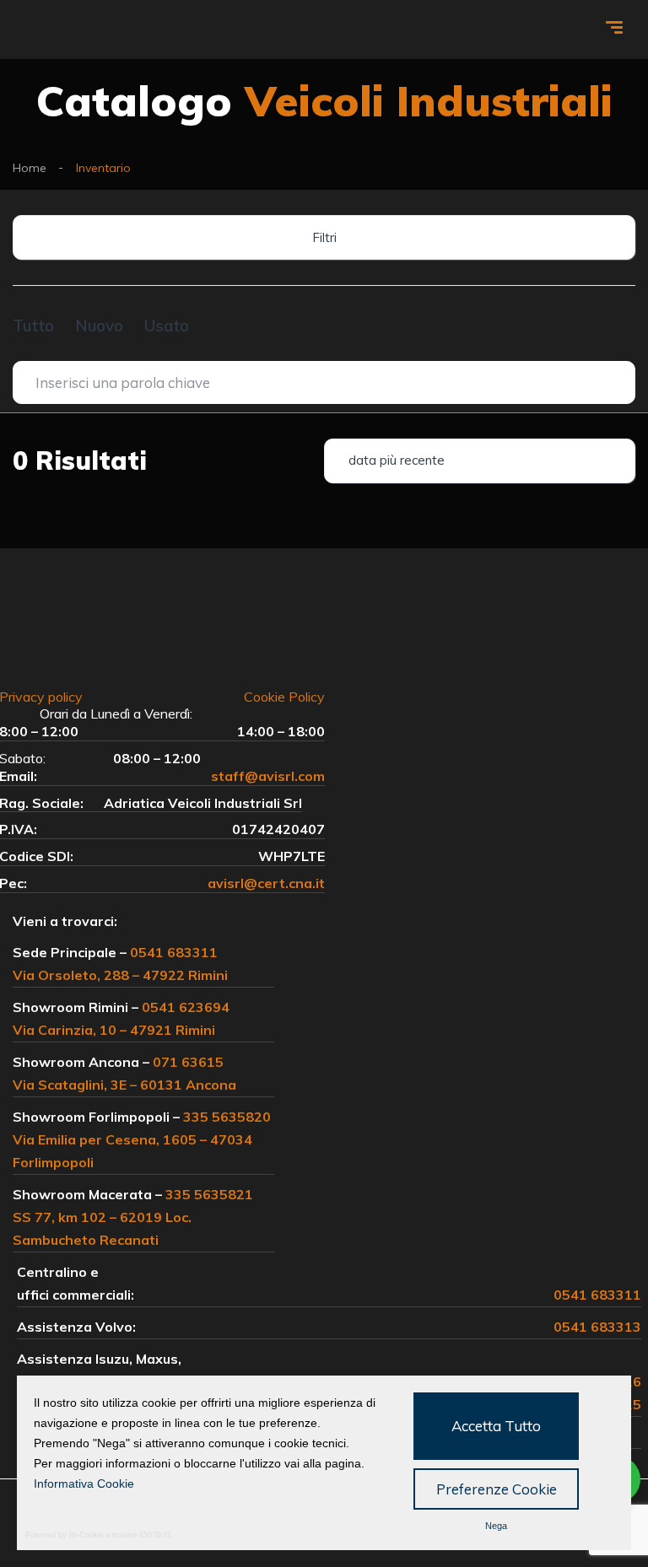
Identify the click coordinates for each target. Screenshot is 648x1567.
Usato (166, 325)
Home (29, 167)
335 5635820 (227, 1116)
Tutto (33, 325)
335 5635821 (209, 1194)
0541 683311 (174, 952)
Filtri (324, 237)
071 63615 (188, 1061)
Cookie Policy (284, 696)
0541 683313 (597, 1326)
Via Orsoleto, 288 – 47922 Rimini (120, 975)
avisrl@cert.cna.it (266, 883)
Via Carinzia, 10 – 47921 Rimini (114, 1029)
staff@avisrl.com (268, 775)
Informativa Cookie (84, 1483)
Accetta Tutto (496, 1426)
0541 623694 (186, 1007)
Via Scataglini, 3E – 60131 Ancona (124, 1084)
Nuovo (99, 325)
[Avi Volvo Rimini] (70, 30)
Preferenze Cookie (496, 1489)
